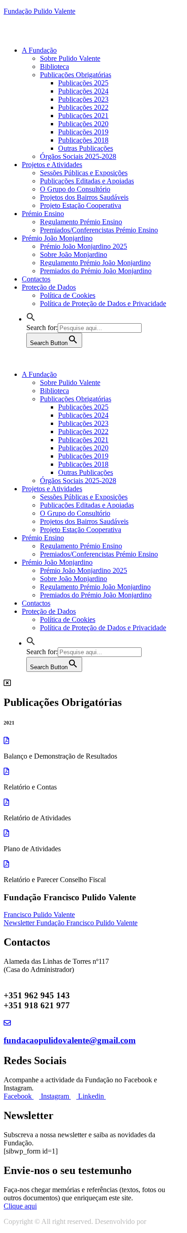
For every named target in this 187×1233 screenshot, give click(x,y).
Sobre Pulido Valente (70, 58)
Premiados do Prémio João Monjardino (96, 271)
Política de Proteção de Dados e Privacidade (103, 303)
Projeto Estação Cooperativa (80, 205)
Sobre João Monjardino (73, 254)
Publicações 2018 (83, 140)
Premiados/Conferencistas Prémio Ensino (99, 230)
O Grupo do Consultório (75, 189)
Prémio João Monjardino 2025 (83, 246)
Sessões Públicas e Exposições (84, 173)
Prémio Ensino (43, 213)
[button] (20, 1206)
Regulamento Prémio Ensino (81, 222)
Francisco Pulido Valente (39, 914)
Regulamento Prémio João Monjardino (95, 262)
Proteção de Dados (49, 287)
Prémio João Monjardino (57, 238)
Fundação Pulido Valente (39, 11)
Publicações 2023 (83, 99)
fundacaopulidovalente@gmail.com (70, 1040)
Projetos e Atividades (52, 164)
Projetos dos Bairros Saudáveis (84, 197)
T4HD (157, 1221)
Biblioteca (54, 66)
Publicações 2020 (83, 124)
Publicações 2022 (83, 107)
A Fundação (39, 50)
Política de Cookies (67, 295)
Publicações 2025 (83, 83)
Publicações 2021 (83, 115)
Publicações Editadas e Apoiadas (87, 181)
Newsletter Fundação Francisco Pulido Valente (71, 923)
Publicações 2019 (83, 132)
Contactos (36, 279)
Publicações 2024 (83, 91)
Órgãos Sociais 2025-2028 (78, 156)
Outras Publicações (85, 148)
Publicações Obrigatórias (75, 75)
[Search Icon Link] (30, 319)
